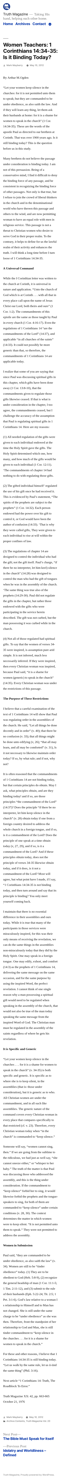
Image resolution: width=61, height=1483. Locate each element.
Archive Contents (16, 1421)
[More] (50, 24)
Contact (39, 24)
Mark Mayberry (15, 65)
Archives (22, 24)
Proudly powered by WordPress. (37, 1474)
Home (8, 24)
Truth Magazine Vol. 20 (38, 1421)
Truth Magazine (15, 14)
